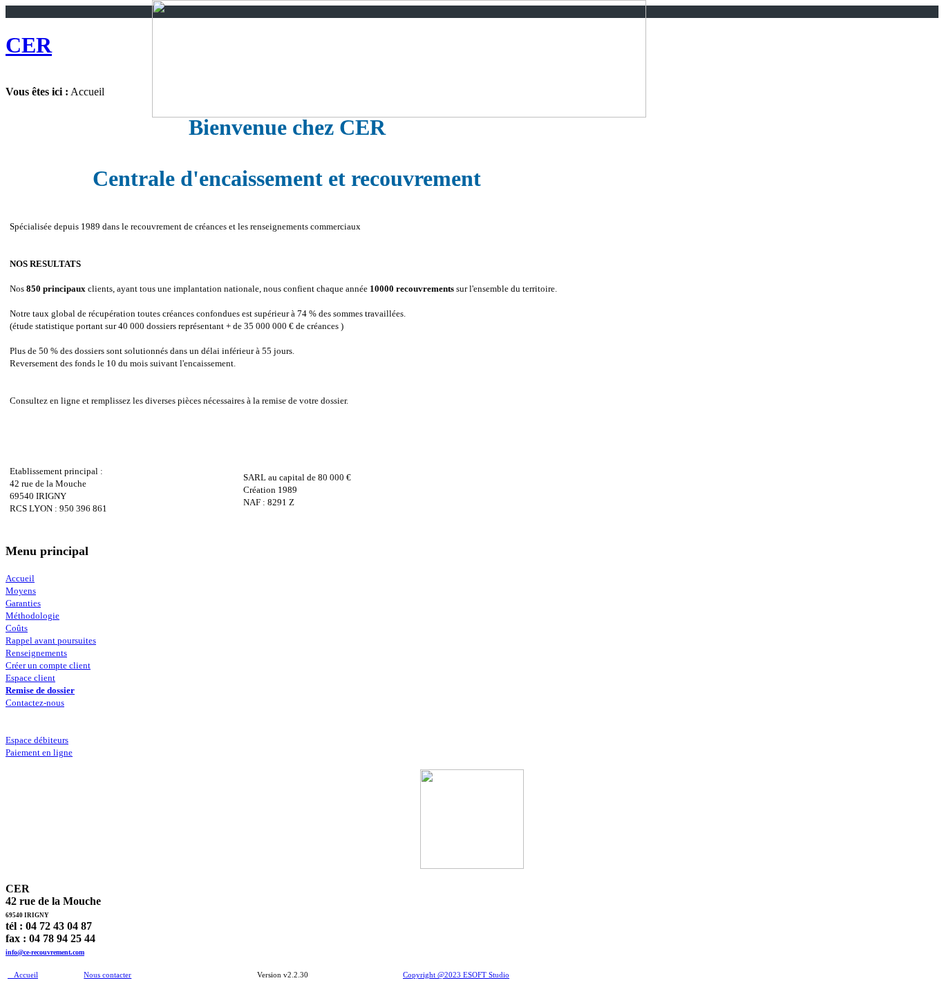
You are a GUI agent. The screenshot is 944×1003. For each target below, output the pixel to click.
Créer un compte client (48, 665)
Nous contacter (107, 975)
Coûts (17, 628)
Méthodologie (32, 615)
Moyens (21, 590)
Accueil (20, 578)
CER (29, 44)
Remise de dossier (40, 690)
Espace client (30, 678)
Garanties (23, 603)
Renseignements (36, 653)
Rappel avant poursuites (51, 640)
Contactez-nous (35, 702)
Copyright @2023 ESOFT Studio (456, 975)
